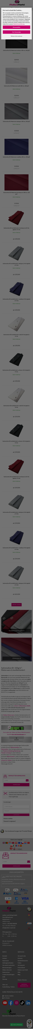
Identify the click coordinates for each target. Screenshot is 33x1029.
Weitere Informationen (16, 36)
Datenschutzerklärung (18, 24)
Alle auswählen (16, 27)
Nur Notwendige (16, 32)
